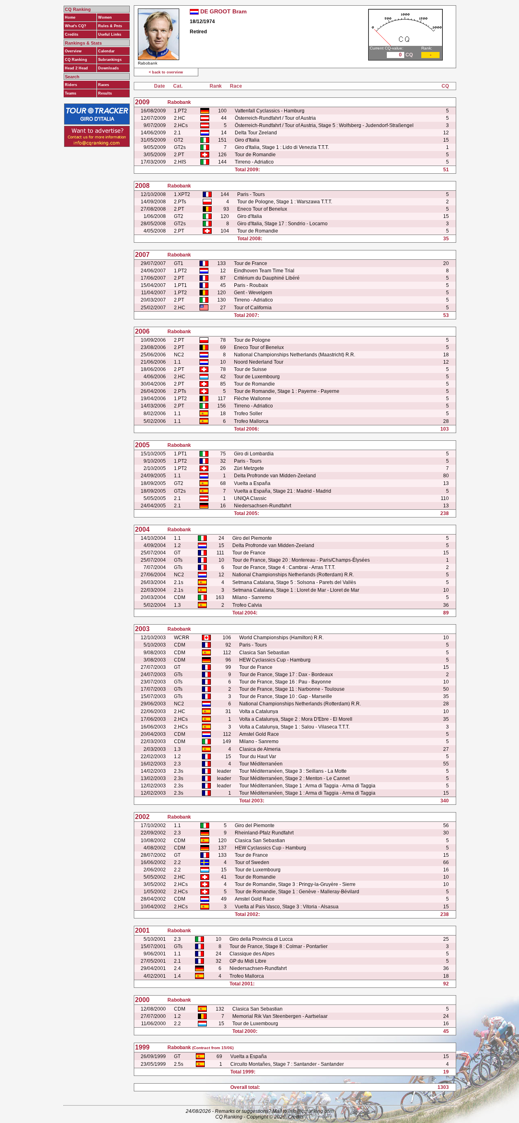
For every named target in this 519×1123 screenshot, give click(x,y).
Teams (70, 93)
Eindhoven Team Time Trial (264, 271)
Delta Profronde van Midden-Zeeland (275, 476)
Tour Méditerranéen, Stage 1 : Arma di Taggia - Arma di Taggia (307, 786)
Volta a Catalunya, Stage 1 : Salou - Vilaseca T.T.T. (294, 727)
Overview (73, 51)
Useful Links (109, 34)
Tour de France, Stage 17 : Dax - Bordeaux (286, 674)
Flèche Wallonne (252, 398)
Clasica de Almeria (260, 749)
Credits (71, 34)
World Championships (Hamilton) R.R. (281, 637)
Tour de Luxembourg (257, 376)
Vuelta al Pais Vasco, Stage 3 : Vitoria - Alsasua (287, 907)
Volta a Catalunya (258, 711)
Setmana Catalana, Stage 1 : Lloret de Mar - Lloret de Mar (295, 590)
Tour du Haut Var (257, 756)
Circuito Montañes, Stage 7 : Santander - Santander (287, 1064)
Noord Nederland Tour (258, 362)
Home (70, 17)
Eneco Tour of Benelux (262, 209)
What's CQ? (75, 26)
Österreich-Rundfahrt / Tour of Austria (275, 118)
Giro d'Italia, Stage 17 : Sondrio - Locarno (282, 223)
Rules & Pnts (110, 26)
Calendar (106, 51)
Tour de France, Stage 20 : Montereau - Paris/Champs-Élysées (301, 560)
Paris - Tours (251, 194)
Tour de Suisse (250, 369)
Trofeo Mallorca (251, 421)
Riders (71, 85)
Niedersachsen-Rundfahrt (262, 506)
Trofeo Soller (248, 413)
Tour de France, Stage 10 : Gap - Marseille (285, 696)
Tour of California (253, 307)
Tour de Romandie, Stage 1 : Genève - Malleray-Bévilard (297, 892)
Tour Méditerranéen (261, 764)
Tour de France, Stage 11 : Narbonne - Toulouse (292, 689)
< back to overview (166, 72)
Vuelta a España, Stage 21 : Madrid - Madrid (282, 491)
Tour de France (250, 263)
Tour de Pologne (252, 340)
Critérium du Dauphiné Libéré (267, 278)
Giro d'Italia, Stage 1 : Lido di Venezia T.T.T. (282, 147)
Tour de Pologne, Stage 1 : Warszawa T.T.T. (284, 202)
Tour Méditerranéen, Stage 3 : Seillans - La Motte (293, 771)
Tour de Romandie (255, 154)
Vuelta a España (252, 483)
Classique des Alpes (252, 954)
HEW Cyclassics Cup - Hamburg (275, 660)
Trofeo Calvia (247, 605)
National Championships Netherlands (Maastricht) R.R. (294, 355)
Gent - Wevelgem (253, 292)
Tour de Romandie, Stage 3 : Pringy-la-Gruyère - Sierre (295, 884)
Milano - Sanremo (252, 597)
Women (105, 17)
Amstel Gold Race (259, 734)
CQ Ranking (76, 60)
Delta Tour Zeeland (256, 133)
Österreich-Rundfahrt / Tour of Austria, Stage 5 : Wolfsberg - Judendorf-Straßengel (324, 125)
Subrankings (110, 60)
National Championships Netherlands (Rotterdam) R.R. (293, 575)
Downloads (108, 68)
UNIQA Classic (250, 498)
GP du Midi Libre (247, 961)
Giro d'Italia (247, 140)
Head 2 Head (76, 68)
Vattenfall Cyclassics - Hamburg (270, 111)
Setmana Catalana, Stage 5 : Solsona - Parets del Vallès (294, 582)
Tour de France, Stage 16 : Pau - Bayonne (285, 682)
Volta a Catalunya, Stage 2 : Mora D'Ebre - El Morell (295, 719)
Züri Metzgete (249, 468)
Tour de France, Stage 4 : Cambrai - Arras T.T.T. (283, 567)
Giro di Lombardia (254, 454)
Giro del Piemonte (252, 538)
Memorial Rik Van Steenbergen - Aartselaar (280, 1016)
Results (105, 93)
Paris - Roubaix (251, 285)
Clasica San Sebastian (264, 652)
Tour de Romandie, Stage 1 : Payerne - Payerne (286, 391)
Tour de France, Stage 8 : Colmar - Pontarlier (278, 946)
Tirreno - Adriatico (254, 162)
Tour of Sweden (252, 862)
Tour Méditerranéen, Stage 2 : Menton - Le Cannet (294, 778)
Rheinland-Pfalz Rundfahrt (264, 833)
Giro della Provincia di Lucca (261, 939)
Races (103, 85)
